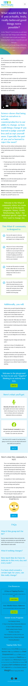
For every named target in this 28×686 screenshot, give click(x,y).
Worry (22, 670)
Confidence (16, 651)
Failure (15, 654)
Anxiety (13, 649)
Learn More (14, 599)
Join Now (14, 612)
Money (16, 659)
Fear (19, 654)
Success (19, 667)
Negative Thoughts (22, 659)
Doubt (24, 651)
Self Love (12, 667)
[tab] (14, 532)
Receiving (15, 662)
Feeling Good (23, 654)
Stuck (15, 667)
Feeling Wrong (4, 657)
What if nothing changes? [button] (12, 551)
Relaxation (22, 662)
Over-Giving (3, 662)
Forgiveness (12, 657)
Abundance (4, 649)
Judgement (7, 659)
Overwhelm (7, 662)
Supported (24, 667)
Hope (23, 657)
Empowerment (7, 654)
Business (24, 649)
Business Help (6, 651)
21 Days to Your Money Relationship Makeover (14, 624)
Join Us (14, 385)
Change (12, 651)
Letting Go (11, 659)
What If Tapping (14, 670)
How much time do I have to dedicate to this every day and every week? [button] (14, 560)
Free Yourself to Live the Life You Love (14, 634)
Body (16, 649)
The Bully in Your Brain (14, 632)
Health (19, 657)
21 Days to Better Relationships (14, 626)
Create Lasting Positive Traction (14, 629)
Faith (17, 654)
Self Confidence (14, 665)
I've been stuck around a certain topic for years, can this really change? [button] (12, 572)
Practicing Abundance (14, 640)
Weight (7, 670)
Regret (19, 662)
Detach (21, 651)
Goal (16, 657)
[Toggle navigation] (25, 4)
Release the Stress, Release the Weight (14, 637)
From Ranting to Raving (14, 621)
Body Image (21, 649)
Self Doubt (23, 665)
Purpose (11, 662)
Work (19, 670)
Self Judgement (6, 667)
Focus (8, 657)
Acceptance (9, 649)
